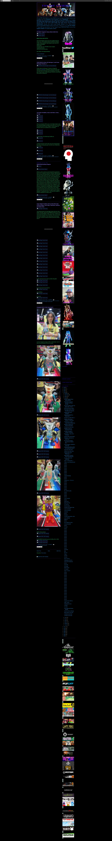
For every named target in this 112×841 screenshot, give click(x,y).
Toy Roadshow (47, 27)
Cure (45, 19)
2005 (65, 635)
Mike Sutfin (67, 21)
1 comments (50, 197)
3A (40, 156)
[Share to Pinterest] (41, 58)
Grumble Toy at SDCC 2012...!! (69, 417)
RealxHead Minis (47, 24)
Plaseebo (65, 22)
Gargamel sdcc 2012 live (68, 600)
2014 (65, 389)
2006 (65, 634)
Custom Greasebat (67, 508)
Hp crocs (65, 552)
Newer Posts (39, 550)
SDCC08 (70, 24)
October (66, 393)
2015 (65, 387)
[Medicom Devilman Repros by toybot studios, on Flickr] (42, 169)
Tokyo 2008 (40, 27)
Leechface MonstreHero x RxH (69, 516)
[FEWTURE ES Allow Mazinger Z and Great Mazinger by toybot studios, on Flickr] (46, 65)
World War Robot (65, 27)
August (66, 396)
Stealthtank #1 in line (67, 603)
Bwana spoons (66, 567)
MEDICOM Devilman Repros (44, 164)
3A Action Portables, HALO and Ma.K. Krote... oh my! (48, 113)
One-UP (49, 22)
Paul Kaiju (60, 22)
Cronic (42, 19)
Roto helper (66, 566)
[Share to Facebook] (40, 58)
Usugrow (59, 27)
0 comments (49, 55)
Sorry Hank (66, 564)
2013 (65, 390)
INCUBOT (45, 56)
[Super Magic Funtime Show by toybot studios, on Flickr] (42, 208)
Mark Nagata (45, 21)
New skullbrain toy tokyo (68, 522)
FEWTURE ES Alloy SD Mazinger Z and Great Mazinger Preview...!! (48, 63)
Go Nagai (45, 198)
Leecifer (70, 20)
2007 (65, 632)
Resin (51, 24)
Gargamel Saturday (67, 475)
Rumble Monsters (61, 24)
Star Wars (70, 25)
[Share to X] (39, 58)
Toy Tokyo (52, 27)
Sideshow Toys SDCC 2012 (69, 451)
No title (65, 463)
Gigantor (42, 56)
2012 (65, 392)
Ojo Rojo (45, 22)
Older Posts (59, 550)
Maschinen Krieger (50, 156)
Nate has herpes (67, 505)
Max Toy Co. (58, 21)
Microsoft (57, 156)
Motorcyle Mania (40, 22)
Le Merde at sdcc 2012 (68, 615)
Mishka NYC (72, 21)
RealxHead (40, 24)
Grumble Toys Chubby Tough (69, 507)
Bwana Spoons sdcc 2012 (68, 612)
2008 (65, 631)
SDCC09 (73, 24)
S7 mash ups (66, 504)
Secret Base (43, 25)
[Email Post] (53, 55)
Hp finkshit (66, 549)
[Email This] (37, 58)
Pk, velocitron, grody (67, 490)
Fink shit (65, 555)
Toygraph (56, 27)
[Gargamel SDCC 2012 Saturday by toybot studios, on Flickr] (49, 339)
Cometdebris (39, 19)
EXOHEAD (60, 19)
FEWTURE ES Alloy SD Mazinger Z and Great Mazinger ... (68, 403)
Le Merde (67, 20)
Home (49, 550)
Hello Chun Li (66, 501)
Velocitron (50, 301)
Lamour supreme (67, 498)
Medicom (63, 21)
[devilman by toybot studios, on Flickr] (39, 166)
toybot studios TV (41, 28)
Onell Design (54, 22)
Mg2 (65, 551)
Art (41, 18)
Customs (48, 19)
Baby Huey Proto (67, 502)
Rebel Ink (65, 519)
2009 (65, 629)
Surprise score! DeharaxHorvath (69, 462)
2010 (65, 628)
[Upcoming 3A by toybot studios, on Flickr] (40, 115)
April (65, 620)
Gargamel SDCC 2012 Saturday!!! (45, 307)
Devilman (41, 198)
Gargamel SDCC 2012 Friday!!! (69, 436)
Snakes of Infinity (59, 25)
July (65, 397)
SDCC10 (39, 25)
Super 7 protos (66, 602)
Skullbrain (51, 25)
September (66, 394)
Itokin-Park (39, 20)
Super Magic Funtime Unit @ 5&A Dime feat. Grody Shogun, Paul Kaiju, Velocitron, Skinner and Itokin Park (48, 205)
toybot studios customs (51, 28)
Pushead (73, 22)
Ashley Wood (43, 156)
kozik (74, 27)
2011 (65, 626)
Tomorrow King (40, 157)
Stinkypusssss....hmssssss (69, 480)
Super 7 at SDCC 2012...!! (68, 460)
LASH (55, 20)
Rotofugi (55, 24)
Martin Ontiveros (51, 21)
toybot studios (56, 5)
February (66, 623)
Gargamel (65, 19)
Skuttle (54, 25)
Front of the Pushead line (68, 561)
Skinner (47, 25)
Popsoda (69, 22)
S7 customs (66, 569)
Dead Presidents (54, 19)
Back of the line (67, 558)
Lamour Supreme (60, 20)
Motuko (65, 499)
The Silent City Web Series (68, 427)
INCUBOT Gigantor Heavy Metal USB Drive (47, 32)
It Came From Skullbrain (71, 19)
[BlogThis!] (38, 58)
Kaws (50, 20)
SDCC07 (66, 24)
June (65, 617)
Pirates (65, 554)
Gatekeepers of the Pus (68, 560)
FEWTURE (43, 69)
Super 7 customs (67, 570)
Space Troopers (64, 25)
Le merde (65, 606)
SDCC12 (42, 301)
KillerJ (53, 20)
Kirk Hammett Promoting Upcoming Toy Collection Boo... (69, 441)
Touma (43, 27)
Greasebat (66, 511)
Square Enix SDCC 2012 (68, 449)
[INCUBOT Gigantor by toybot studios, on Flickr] (41, 33)
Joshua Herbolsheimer (45, 20)
